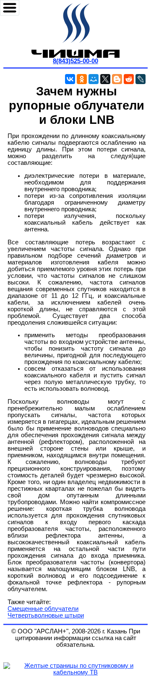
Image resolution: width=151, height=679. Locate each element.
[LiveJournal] (140, 79)
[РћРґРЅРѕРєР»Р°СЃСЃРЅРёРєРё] (82, 79)
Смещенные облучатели (43, 608)
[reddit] (129, 79)
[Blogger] (117, 79)
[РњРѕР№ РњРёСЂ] (94, 79)
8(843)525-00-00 (75, 61)
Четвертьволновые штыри (46, 615)
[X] (105, 79)
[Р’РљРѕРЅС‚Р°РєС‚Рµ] (70, 79)
